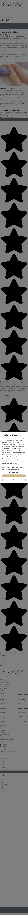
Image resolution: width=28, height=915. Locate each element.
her (18, 469)
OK (14, 476)
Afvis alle (14, 479)
